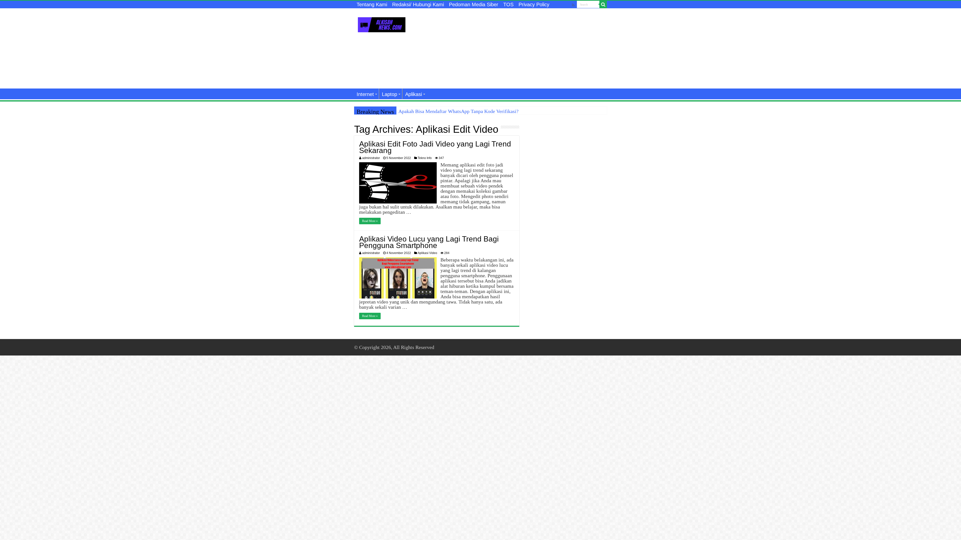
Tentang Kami (372, 4)
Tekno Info (425, 158)
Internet (365, 94)
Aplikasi (413, 94)
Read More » (370, 221)
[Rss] (573, 5)
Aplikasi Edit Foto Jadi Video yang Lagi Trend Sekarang (435, 147)
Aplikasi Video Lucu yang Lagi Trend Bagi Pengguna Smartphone (429, 242)
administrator (371, 158)
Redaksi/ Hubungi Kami (418, 4)
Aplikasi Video (427, 253)
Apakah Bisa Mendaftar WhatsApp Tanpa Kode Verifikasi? (458, 111)
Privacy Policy (534, 4)
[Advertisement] (512, 49)
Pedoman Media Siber (473, 4)
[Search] (603, 4)
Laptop (389, 94)
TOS (508, 4)
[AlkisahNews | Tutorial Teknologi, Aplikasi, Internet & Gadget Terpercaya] (381, 24)
